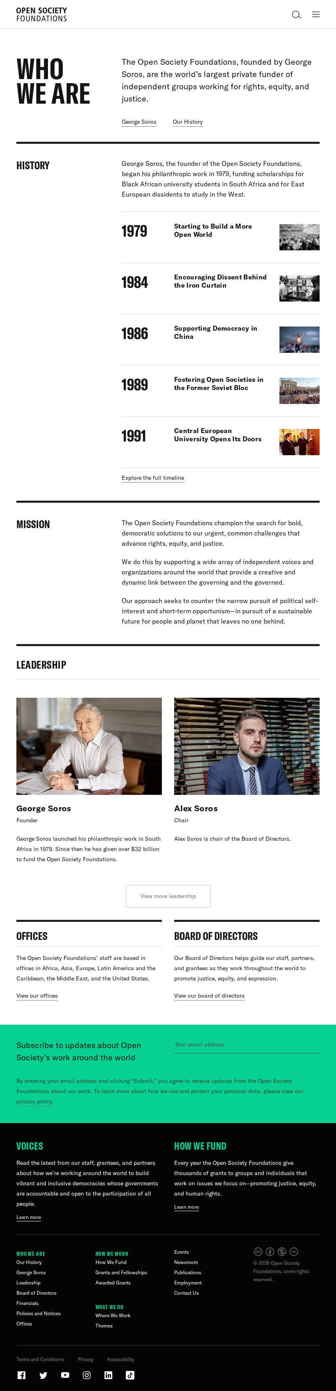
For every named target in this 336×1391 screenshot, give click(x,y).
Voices (29, 1145)
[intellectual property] (276, 1255)
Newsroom (186, 1262)
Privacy (85, 1359)
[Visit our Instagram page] (87, 1378)
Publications (187, 1272)
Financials (27, 1303)
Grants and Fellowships (121, 1272)
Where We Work (113, 1315)
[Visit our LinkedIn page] (109, 1378)
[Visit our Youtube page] (65, 1378)
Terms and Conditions (40, 1359)
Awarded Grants (113, 1283)
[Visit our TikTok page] (130, 1378)
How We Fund (200, 1145)
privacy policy (34, 1101)
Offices (24, 1324)
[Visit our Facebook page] (22, 1378)
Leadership (28, 1283)
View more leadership (168, 896)
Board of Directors (36, 1293)
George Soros (31, 1272)
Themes (104, 1326)
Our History (29, 1262)
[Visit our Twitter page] (44, 1378)
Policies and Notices (38, 1313)
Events (181, 1252)
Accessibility (120, 1359)
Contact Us (186, 1293)
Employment (188, 1283)
